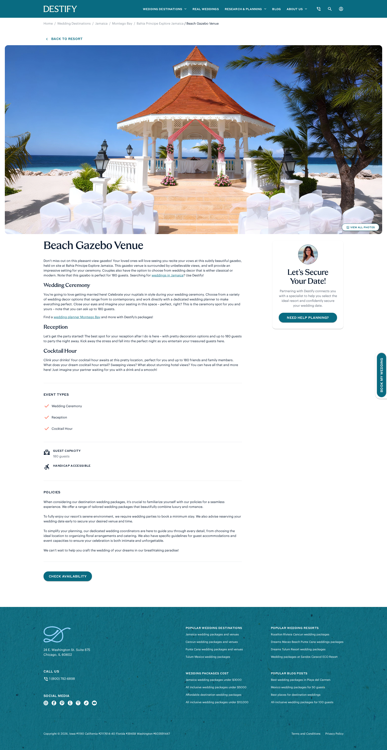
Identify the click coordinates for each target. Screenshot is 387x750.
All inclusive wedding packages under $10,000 (217, 702)
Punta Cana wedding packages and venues (214, 649)
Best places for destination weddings (295, 695)
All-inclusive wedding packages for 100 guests (302, 702)
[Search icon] (330, 9)
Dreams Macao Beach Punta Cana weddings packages (307, 642)
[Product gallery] (193, 139)
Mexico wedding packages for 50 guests (298, 687)
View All (360, 228)
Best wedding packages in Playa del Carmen (300, 680)
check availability (68, 576)
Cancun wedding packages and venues (212, 642)
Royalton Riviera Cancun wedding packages (300, 634)
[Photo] (193, 139)
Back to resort (67, 39)
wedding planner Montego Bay (77, 317)
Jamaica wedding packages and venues (212, 634)
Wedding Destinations (74, 23)
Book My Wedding (381, 375)
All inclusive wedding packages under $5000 (216, 687)
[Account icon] (341, 8)
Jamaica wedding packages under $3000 (214, 680)
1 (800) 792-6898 (61, 679)
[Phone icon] (318, 8)
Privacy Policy (334, 733)
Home (48, 23)
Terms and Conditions (305, 733)
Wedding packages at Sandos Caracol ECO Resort (304, 657)
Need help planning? (308, 317)
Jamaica (101, 23)
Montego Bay (122, 23)
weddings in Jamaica (167, 275)
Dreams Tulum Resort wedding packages (298, 649)
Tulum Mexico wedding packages (208, 657)
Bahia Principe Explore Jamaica (160, 23)
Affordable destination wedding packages (213, 695)
